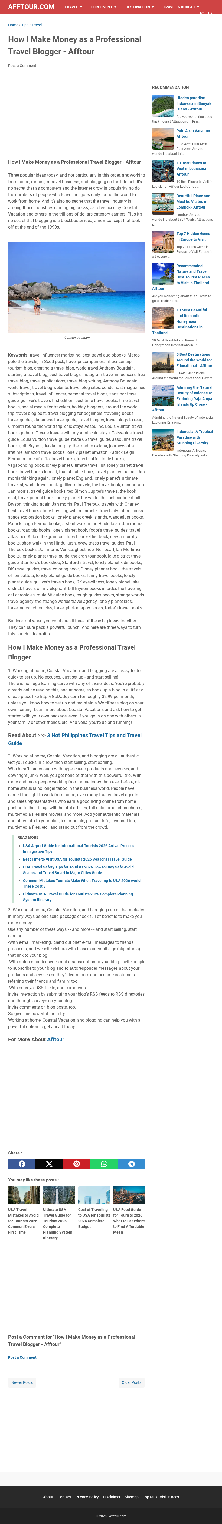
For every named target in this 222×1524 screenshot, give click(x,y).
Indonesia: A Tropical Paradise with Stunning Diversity (195, 437)
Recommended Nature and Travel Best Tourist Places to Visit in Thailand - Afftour (181, 277)
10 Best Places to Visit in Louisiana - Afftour (192, 168)
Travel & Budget (179, 7)
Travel (71, 7)
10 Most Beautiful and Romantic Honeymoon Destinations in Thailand (179, 321)
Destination (138, 7)
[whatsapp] (104, 1164)
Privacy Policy (88, 1497)
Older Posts (131, 1382)
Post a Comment (22, 65)
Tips (41, 21)
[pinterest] (76, 1164)
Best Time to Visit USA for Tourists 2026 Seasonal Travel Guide (77, 859)
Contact (65, 1497)
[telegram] (131, 1164)
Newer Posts (22, 1382)
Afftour (55, 1039)
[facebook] (21, 1164)
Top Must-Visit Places (161, 1497)
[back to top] (211, 1511)
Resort (20, 21)
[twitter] (49, 1164)
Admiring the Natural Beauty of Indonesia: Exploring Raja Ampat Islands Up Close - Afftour (183, 398)
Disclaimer (111, 1497)
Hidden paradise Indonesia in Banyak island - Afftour (194, 103)
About (48, 1497)
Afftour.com (31, 7)
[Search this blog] (210, 14)
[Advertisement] (76, 113)
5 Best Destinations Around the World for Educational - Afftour (194, 360)
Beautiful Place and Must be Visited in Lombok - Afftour (193, 201)
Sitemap (132, 1497)
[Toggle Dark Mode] (202, 14)
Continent (102, 7)
